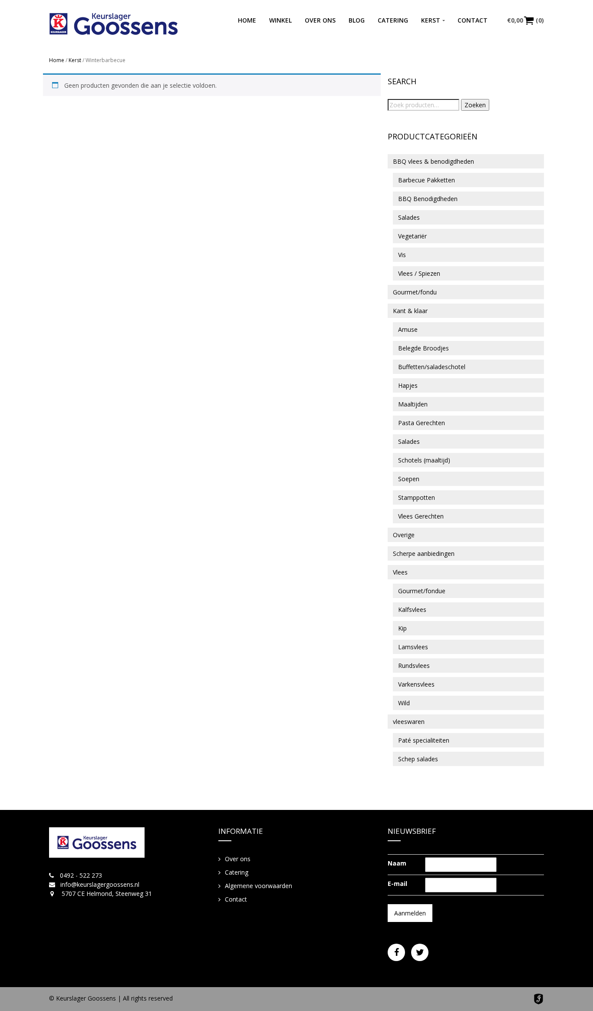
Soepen (408, 479)
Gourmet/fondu (415, 292)
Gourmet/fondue (421, 591)
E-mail (397, 883)
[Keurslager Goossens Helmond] (113, 24)
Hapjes (408, 385)
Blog (357, 20)
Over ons (320, 20)
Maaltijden (413, 404)
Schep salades (418, 759)
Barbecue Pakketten (426, 180)
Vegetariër (412, 236)
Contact (473, 20)
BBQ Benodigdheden (428, 199)
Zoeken (475, 105)
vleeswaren (409, 721)
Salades (409, 217)
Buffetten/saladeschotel (431, 367)
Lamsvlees (413, 647)
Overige (404, 535)
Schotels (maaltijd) (424, 460)
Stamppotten (416, 497)
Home (247, 20)
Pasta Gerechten (421, 423)
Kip (402, 628)
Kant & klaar (410, 311)
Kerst (430, 20)
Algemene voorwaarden (258, 886)
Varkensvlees (416, 684)
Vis (402, 255)
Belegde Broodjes (423, 348)
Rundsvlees (414, 665)
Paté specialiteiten (423, 740)
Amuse (408, 329)
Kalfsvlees (412, 609)
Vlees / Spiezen (419, 273)
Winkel (280, 20)
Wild (404, 703)
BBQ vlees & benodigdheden (433, 161)
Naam (397, 863)
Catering (393, 20)
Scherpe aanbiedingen (424, 553)
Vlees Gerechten (421, 516)
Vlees (400, 572)
